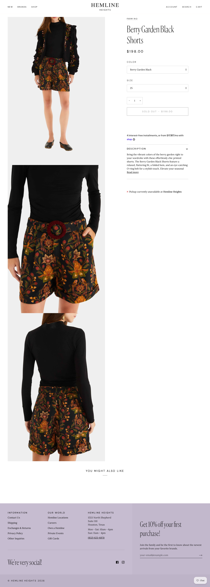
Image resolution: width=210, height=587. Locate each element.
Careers (52, 522)
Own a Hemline (56, 528)
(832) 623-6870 (96, 537)
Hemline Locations (58, 517)
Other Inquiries (16, 538)
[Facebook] (117, 562)
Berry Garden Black (140, 69)
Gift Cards (53, 538)
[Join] (198, 555)
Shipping (12, 522)
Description (136, 148)
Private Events (55, 533)
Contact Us (14, 517)
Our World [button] (56, 512)
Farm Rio (132, 19)
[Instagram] (123, 562)
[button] (22, 7)
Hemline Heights (24, 580)
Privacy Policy (15, 533)
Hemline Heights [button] (101, 512)
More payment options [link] (139, 130)
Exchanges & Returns (19, 528)
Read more (133, 172)
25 (131, 88)
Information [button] (18, 512)
